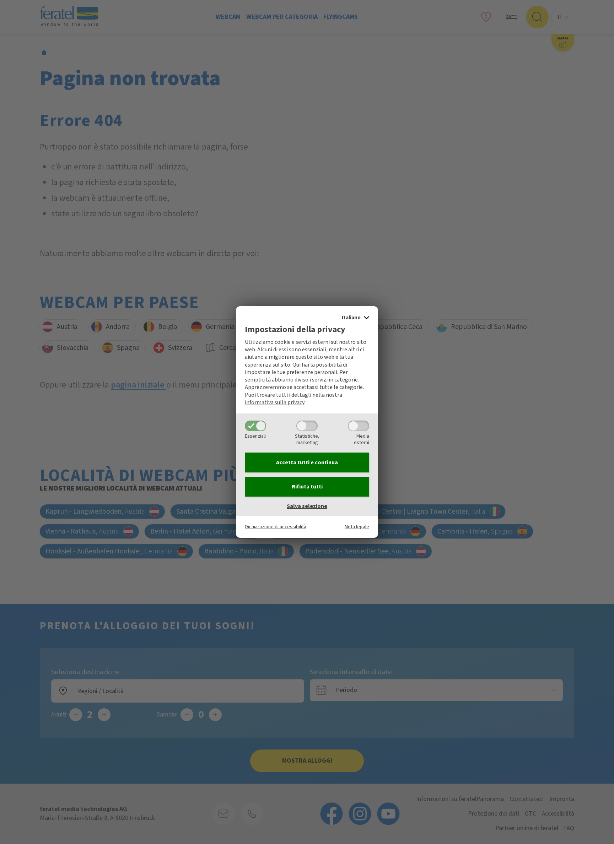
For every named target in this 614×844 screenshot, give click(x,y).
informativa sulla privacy (274, 402)
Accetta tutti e (307, 462)
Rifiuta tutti (307, 487)
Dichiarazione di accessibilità (275, 526)
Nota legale (357, 526)
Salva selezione (307, 506)
